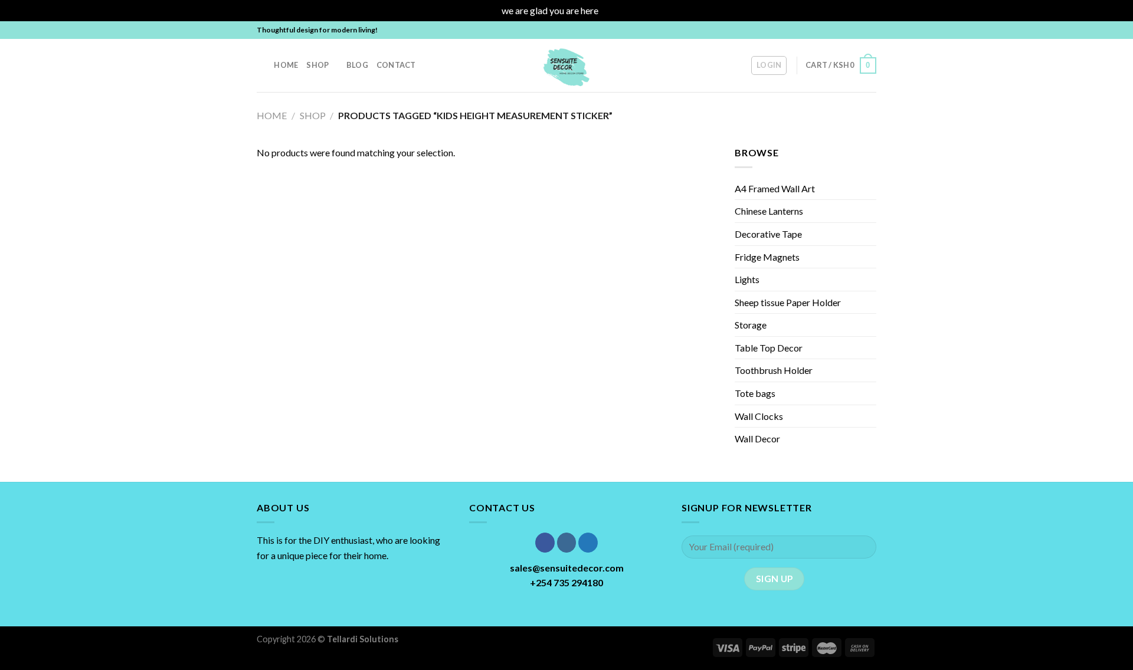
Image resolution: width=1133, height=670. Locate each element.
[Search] (261, 65)
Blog (357, 65)
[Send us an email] (870, 30)
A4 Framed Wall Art (775, 188)
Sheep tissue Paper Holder (788, 302)
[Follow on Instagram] (848, 30)
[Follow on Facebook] (836, 30)
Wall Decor (757, 438)
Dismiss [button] (616, 10)
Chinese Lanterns (769, 210)
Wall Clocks (759, 416)
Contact (396, 65)
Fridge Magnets (767, 256)
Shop (317, 65)
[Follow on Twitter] (859, 30)
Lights (747, 279)
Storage (751, 324)
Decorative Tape (768, 233)
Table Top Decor (769, 347)
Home (286, 65)
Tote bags (755, 393)
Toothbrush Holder (774, 370)
